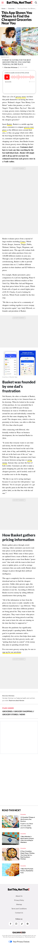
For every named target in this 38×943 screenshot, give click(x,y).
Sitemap (19, 904)
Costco (22, 241)
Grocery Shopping (23, 711)
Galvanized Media (16, 935)
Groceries (11, 8)
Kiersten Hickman (11, 67)
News (22, 714)
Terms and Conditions (19, 908)
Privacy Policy (19, 900)
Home (3, 8)
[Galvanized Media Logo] (19, 932)
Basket (9, 124)
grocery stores (21, 96)
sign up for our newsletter (11, 652)
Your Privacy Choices (21, 941)
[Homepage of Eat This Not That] (18, 890)
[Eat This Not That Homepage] (19, 2)
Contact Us (19, 913)
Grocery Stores (10, 714)
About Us (19, 896)
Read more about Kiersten (16, 700)
